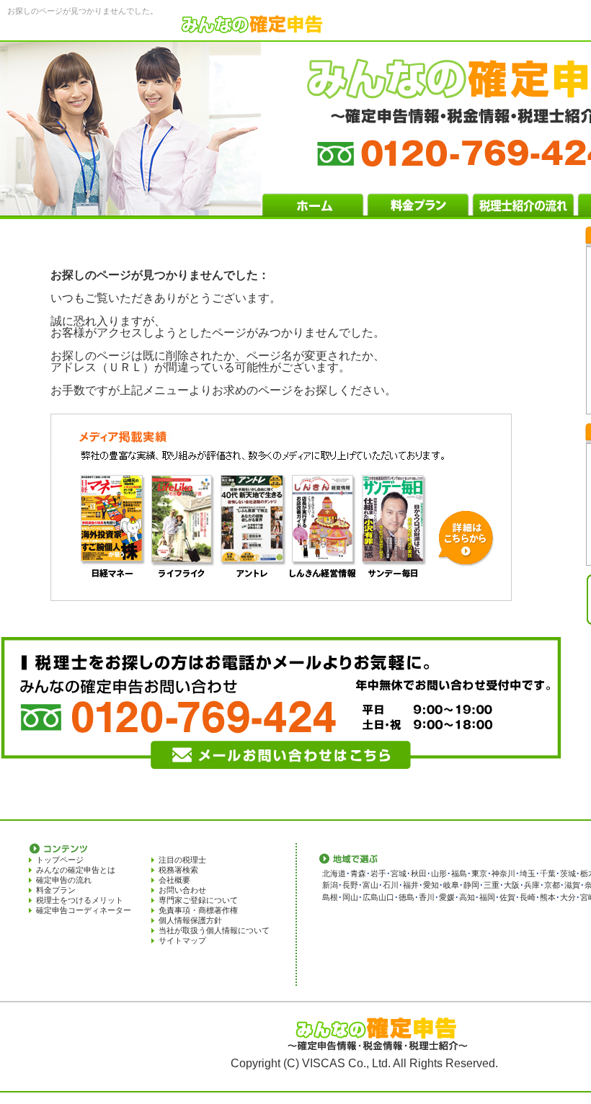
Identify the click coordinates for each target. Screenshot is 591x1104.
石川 (391, 885)
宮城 (398, 873)
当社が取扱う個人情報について (214, 930)
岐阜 (451, 885)
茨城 (568, 873)
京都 (552, 885)
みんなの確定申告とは (75, 869)
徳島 (406, 897)
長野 (350, 885)
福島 (459, 873)
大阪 (512, 885)
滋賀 (572, 885)
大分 (568, 897)
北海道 (334, 873)
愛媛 (447, 897)
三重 (491, 885)
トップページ (60, 859)
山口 (386, 897)
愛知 (431, 885)
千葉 (548, 873)
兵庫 (532, 885)
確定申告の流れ (64, 880)
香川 (427, 897)
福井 (411, 885)
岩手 (378, 873)
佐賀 (507, 897)
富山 (370, 885)
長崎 (528, 897)
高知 (467, 897)
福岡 (487, 897)
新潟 (330, 885)
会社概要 (174, 880)
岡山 (350, 897)
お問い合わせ (182, 890)
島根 (330, 897)
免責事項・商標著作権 (198, 910)
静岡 (471, 885)
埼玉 (528, 873)
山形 (439, 873)
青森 (358, 873)
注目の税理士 (182, 859)
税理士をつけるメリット (79, 900)
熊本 (548, 897)
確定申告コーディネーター (83, 910)
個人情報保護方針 (190, 920)
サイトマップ (182, 940)
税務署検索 (178, 869)
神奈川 (503, 873)
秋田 (419, 873)
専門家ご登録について (198, 900)
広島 (370, 897)
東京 (479, 873)
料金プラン (56, 890)
